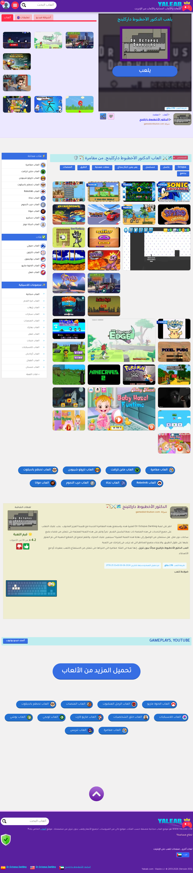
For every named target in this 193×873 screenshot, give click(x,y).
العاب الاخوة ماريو (30, 266)
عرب (185, 855)
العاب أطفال (33, 361)
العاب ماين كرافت (30, 172)
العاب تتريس (78, 730)
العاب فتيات (33, 341)
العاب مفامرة (32, 165)
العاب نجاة (34, 198)
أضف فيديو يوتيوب (15, 641)
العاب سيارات (32, 314)
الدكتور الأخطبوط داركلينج (78, 867)
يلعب (145, 71)
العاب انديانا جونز (31, 225)
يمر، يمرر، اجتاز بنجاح (127, 167)
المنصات (67, 167)
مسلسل (150, 167)
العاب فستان (32, 367)
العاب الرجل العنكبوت (116, 704)
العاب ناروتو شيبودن (29, 178)
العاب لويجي (50, 717)
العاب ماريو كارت (85, 717)
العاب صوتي (33, 246)
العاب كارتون (33, 253)
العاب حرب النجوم (30, 205)
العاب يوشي (17, 717)
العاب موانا (33, 211)
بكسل (166, 167)
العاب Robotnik (31, 191)
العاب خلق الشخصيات (127, 717)
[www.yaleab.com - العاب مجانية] (172, 823)
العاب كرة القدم (31, 301)
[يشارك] (103, 116)
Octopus (182, 167)
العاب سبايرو (32, 218)
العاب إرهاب (33, 308)
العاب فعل (33, 272)
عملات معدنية (102, 167)
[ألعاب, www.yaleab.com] (172, 6)
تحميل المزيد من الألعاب (96, 671)
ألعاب (7, 17)
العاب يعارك (33, 327)
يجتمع (183, 173)
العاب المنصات (31, 321)
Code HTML (185, 527)
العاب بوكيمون (32, 259)
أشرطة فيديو (43, 17)
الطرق (83, 167)
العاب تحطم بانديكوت (28, 185)
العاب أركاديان (32, 354)
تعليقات (24, 17)
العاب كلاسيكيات (30, 347)
